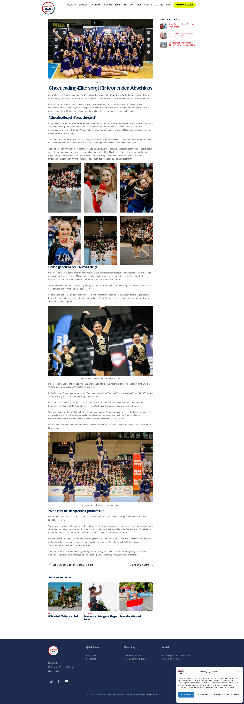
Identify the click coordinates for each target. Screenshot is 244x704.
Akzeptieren (186, 694)
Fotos (138, 5)
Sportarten (121, 5)
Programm (71, 5)
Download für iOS (132, 655)
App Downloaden (184, 5)
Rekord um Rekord (130, 616)
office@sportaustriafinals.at (175, 655)
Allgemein (52, 613)
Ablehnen (203, 694)
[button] (239, 671)
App (131, 5)
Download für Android (135, 658)
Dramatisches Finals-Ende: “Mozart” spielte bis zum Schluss (182, 44)
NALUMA (153, 694)
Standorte (84, 5)
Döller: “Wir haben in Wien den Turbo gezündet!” (181, 34)
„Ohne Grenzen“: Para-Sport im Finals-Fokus (181, 25)
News (168, 5)
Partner (108, 5)
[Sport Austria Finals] (48, 13)
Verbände (97, 5)
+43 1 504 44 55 (170, 658)
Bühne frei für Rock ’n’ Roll (63, 616)
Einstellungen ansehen (226, 694)
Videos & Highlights (153, 5)
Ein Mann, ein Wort (139, 564)
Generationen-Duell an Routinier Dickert (73, 564)
